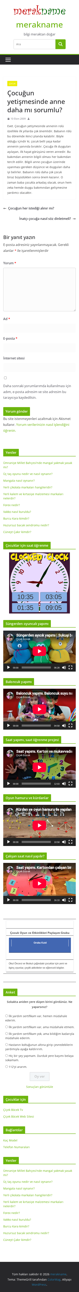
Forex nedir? (11, 505)
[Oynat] (8, 667)
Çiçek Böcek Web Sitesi (18, 1116)
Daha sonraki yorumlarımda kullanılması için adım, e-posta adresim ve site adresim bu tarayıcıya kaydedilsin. (37, 392)
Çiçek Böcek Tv (13, 1110)
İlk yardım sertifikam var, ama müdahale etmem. (42, 1027)
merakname (39, 24)
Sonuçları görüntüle (39, 1087)
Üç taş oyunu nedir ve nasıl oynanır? (27, 474)
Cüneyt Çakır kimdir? (17, 532)
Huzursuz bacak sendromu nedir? (26, 525)
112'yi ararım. (18, 1067)
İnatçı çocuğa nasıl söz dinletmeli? (45, 218)
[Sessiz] (64, 667)
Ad (6, 319)
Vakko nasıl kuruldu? (17, 512)
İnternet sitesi (14, 358)
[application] (39, 651)
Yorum (9, 263)
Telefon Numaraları (16, 1147)
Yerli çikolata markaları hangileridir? (27, 487)
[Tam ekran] (70, 667)
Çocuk (12, 83)
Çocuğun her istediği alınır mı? (31, 208)
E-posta (10, 338)
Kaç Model (10, 1140)
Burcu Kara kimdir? (16, 518)
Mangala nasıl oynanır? (19, 480)
